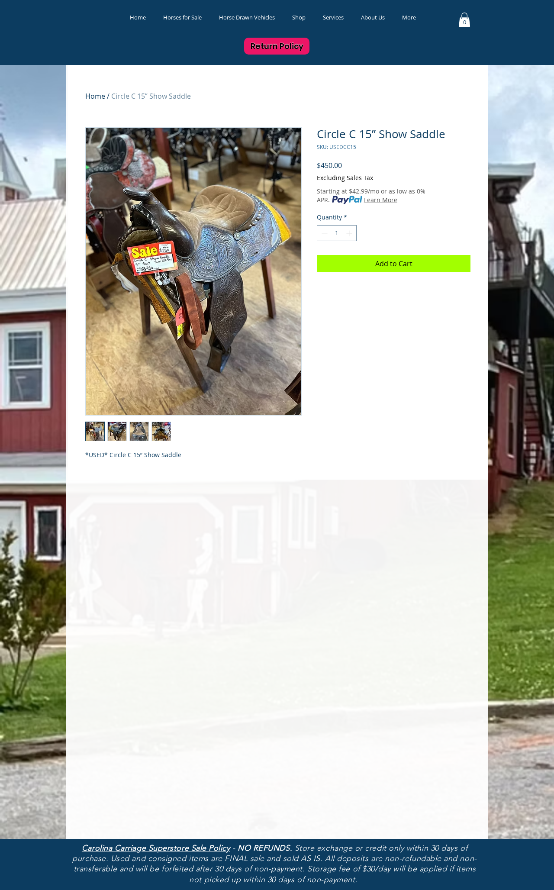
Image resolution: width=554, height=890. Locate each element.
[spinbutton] (337, 233)
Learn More (380, 200)
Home (95, 96)
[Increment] (350, 233)
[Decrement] (323, 233)
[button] (298, 18)
